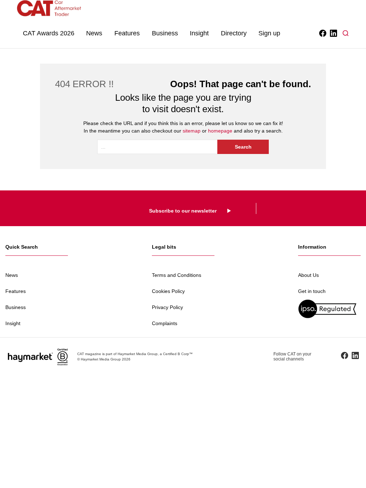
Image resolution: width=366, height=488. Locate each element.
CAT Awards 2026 (48, 33)
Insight (199, 33)
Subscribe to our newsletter (183, 211)
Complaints (164, 323)
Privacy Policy (167, 307)
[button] (345, 33)
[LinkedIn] (333, 33)
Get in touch (312, 291)
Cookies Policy (168, 291)
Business (165, 33)
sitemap (192, 131)
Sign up (269, 33)
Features (127, 33)
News (94, 33)
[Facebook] (322, 33)
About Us (308, 275)
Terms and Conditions (176, 275)
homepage (220, 131)
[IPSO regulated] (329, 308)
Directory (234, 33)
